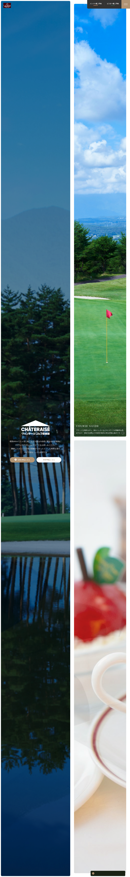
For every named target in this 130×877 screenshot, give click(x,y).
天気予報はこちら (49, 460)
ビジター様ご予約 (113, 4)
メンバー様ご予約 (96, 4)
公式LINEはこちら (24, 460)
